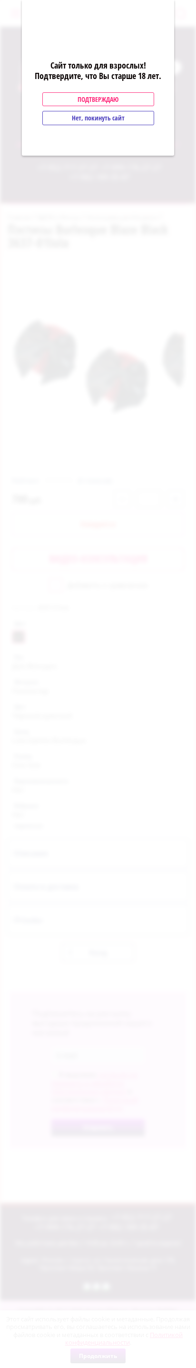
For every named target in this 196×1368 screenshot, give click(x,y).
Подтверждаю (98, 99)
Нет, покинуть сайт (98, 117)
